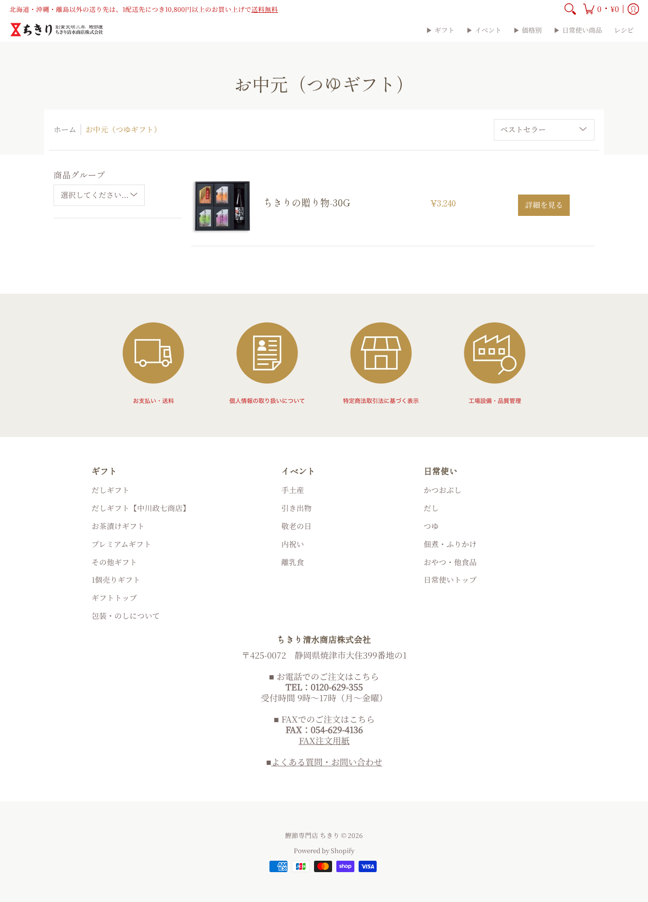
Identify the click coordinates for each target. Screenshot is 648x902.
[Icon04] (495, 363)
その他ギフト (114, 562)
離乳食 (292, 562)
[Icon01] (153, 363)
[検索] (570, 9)
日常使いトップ (450, 579)
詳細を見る (544, 204)
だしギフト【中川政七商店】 (141, 507)
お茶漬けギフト (118, 526)
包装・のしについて (126, 615)
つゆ (431, 526)
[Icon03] (381, 363)
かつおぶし (443, 489)
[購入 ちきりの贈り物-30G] (222, 205)
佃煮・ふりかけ (450, 544)
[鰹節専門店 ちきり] (56, 29)
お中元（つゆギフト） (123, 129)
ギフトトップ (114, 597)
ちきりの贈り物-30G (306, 202)
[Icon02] (267, 363)
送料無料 (264, 9)
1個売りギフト (116, 579)
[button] (601, 9)
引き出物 (296, 507)
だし (431, 507)
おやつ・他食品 (450, 562)
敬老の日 (296, 526)
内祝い (292, 544)
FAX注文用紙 (324, 740)
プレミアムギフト (121, 544)
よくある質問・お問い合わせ (326, 761)
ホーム (65, 129)
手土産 (292, 489)
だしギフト (111, 489)
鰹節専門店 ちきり (312, 835)
